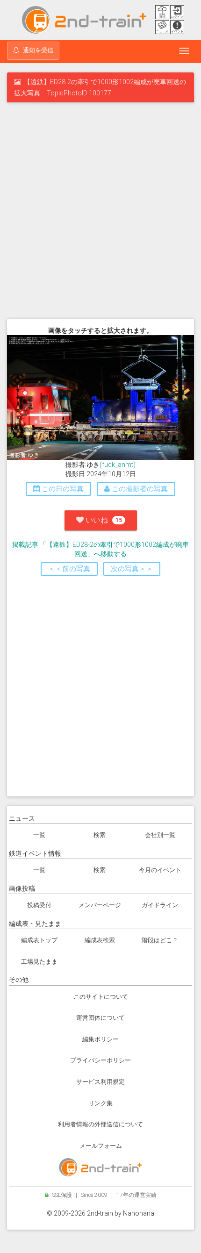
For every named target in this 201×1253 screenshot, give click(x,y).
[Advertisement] (100, 212)
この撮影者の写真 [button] (139, 489)
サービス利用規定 (100, 1081)
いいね (103, 520)
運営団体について (100, 1017)
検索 (99, 834)
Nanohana (138, 1213)
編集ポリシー (100, 1039)
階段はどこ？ (160, 940)
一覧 (39, 834)
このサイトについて (100, 996)
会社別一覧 (160, 834)
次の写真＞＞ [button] (132, 569)
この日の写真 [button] (62, 489)
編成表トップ (39, 940)
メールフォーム (100, 1145)
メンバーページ (100, 905)
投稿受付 (39, 905)
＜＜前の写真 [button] (69, 569)
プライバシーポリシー (100, 1060)
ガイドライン (160, 905)
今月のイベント (160, 870)
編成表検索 (100, 940)
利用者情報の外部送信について (100, 1124)
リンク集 (100, 1103)
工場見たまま (39, 961)
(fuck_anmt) (118, 464)
